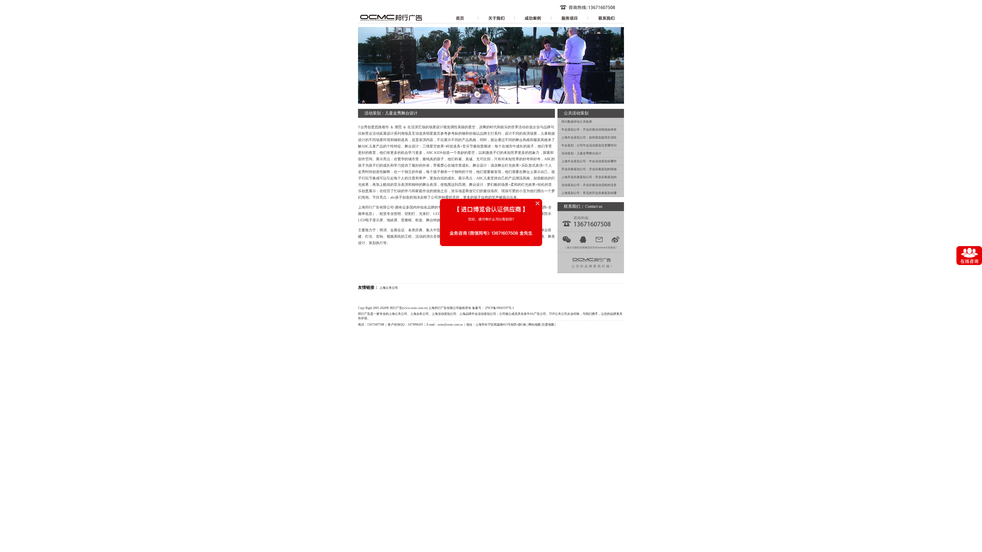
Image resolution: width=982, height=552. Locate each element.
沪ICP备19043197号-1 (499, 308)
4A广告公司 (538, 314)
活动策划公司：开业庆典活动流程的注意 (589, 185)
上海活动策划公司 (444, 314)
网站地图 (534, 324)
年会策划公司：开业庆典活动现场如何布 (589, 129)
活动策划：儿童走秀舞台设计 (581, 153)
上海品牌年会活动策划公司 (477, 314)
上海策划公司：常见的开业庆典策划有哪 (589, 193)
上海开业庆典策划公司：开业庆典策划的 (589, 177)
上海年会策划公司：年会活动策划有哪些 (589, 161)
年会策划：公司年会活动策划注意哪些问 (589, 145)
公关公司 (561, 314)
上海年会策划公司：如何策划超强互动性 (589, 137)
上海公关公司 (389, 288)
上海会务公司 (419, 314)
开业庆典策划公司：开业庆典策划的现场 (589, 169)
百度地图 (548, 324)
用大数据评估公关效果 (576, 121)
